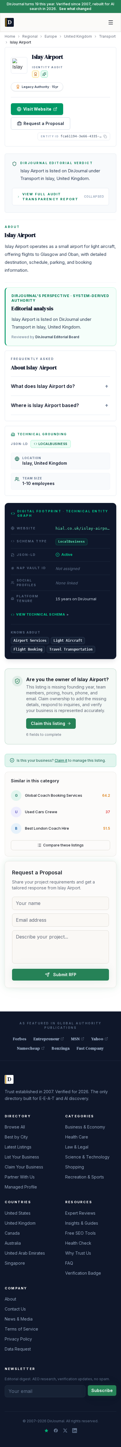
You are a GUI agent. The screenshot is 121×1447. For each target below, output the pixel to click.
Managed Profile (21, 1186)
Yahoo (97, 1039)
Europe (51, 36)
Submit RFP (64, 974)
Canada (12, 1233)
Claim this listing (48, 723)
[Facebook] (55, 1430)
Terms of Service (21, 1328)
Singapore (15, 1263)
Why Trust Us (78, 1253)
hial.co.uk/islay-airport (83, 528)
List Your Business (22, 1156)
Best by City (16, 1136)
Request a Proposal (43, 123)
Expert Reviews (80, 1213)
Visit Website (37, 108)
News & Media (19, 1318)
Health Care (76, 1136)
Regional (30, 36)
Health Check (78, 1243)
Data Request (18, 1348)
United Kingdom (78, 36)
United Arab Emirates (25, 1253)
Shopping (74, 1166)
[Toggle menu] (110, 22)
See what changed (75, 8)
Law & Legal (76, 1146)
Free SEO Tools (80, 1233)
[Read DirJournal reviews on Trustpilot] (46, 1430)
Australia (13, 1243)
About (10, 1298)
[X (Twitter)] (65, 1430)
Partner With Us (20, 1176)
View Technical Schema (42, 614)
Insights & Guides (81, 1223)
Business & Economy (85, 1126)
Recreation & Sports (84, 1176)
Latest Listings (18, 1146)
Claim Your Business (24, 1166)
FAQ (69, 1263)
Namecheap (28, 1048)
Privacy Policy (18, 1338)
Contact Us (15, 1308)
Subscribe (102, 1390)
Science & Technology (87, 1156)
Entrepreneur (46, 1039)
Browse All (15, 1126)
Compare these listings (63, 845)
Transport (107, 36)
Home (10, 36)
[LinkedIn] (74, 1430)
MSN (75, 1039)
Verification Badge (83, 1273)
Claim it (61, 760)
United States (18, 1213)
